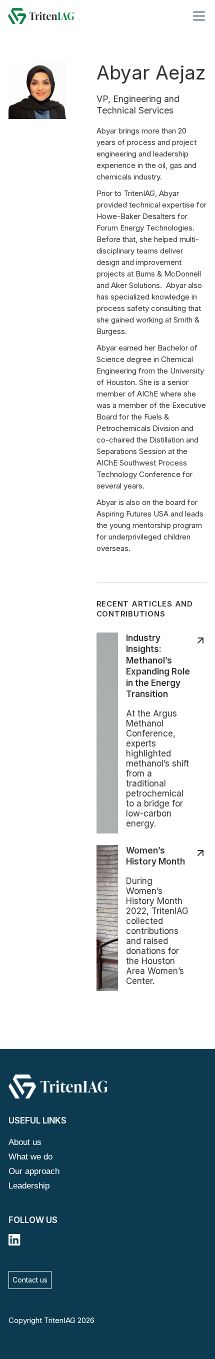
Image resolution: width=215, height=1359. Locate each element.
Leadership (29, 1185)
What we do (30, 1157)
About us (25, 1142)
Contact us (30, 1280)
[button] (197, 16)
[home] (41, 16)
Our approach (34, 1171)
